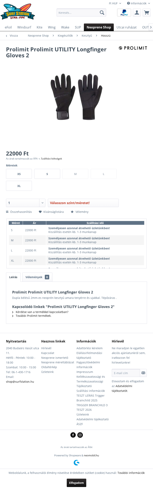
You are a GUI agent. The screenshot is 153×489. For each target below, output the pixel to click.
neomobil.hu (91, 455)
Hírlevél (46, 348)
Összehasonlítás (20, 212)
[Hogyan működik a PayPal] (124, 12)
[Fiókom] (137, 13)
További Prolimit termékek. (33, 316)
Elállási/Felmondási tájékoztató (89, 355)
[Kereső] (102, 13)
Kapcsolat (47, 353)
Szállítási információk (90, 391)
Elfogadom (76, 483)
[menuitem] (81, 13)
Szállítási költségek (51, 158)
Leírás (13, 277)
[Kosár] (147, 13)
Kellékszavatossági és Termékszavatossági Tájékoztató (90, 381)
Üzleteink (47, 372)
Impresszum (84, 372)
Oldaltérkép (49, 367)
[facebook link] (73, 435)
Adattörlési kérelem (89, 348)
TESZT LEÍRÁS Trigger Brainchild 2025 (90, 398)
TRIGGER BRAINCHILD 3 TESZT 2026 (92, 407)
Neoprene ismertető (54, 358)
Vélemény (81, 212)
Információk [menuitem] (138, 3)
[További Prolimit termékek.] (133, 53)
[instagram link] (80, 435)
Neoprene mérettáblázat (57, 362)
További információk (131, 473)
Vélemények (37, 277)
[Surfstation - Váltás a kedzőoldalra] (19, 14)
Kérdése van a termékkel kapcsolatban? (41, 312)
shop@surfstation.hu (20, 381)
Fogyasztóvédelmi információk (88, 364)
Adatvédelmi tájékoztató (92, 419)
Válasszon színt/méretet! (70, 203)
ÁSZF (79, 424)
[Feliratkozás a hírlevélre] (143, 373)
